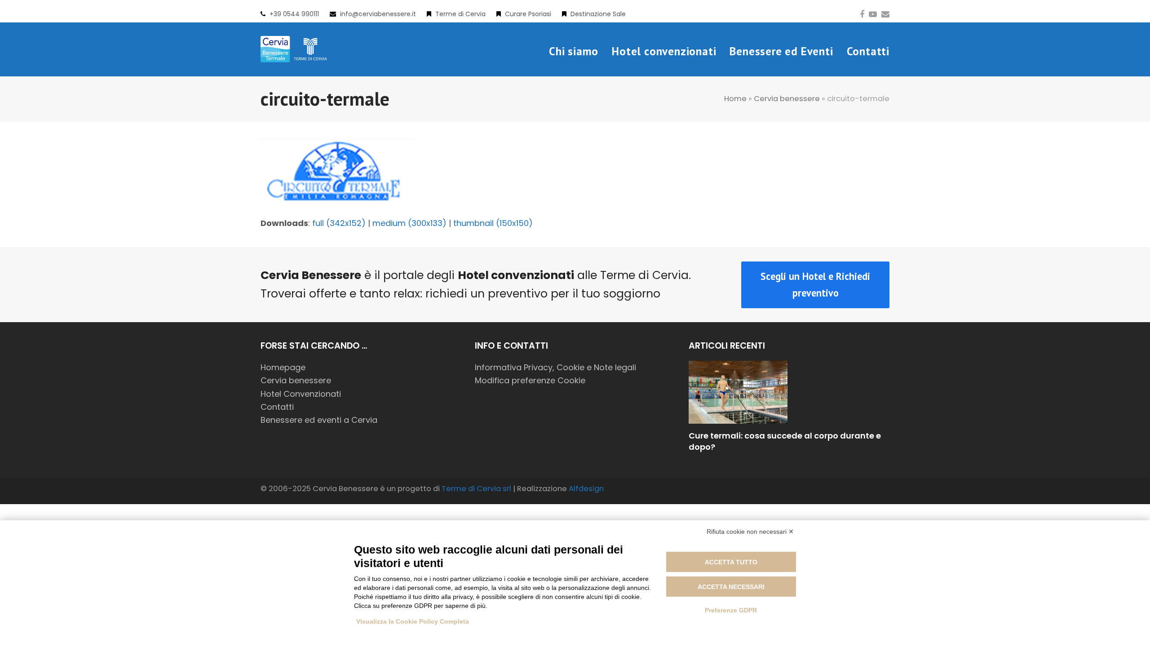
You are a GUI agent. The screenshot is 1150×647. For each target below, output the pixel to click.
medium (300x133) (409, 223)
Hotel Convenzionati (301, 393)
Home (735, 98)
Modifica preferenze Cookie (530, 380)
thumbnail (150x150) (493, 223)
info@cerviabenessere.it (378, 13)
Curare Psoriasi (528, 13)
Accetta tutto (731, 562)
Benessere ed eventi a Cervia (319, 419)
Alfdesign (586, 488)
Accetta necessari (731, 586)
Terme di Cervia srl (476, 488)
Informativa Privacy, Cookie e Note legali (555, 367)
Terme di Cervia (460, 13)
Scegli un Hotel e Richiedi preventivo (815, 284)
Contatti (277, 406)
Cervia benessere (787, 98)
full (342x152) (339, 223)
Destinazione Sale (598, 13)
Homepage (283, 367)
